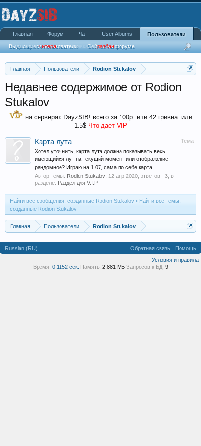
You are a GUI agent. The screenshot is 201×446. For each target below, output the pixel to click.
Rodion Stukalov (86, 176)
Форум (55, 34)
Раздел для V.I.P (78, 183)
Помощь (185, 248)
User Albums (117, 34)
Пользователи (166, 34)
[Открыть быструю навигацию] (190, 68)
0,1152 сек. (65, 267)
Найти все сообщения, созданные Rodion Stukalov (72, 201)
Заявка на (34, 46)
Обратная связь (150, 248)
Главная (23, 34)
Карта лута (53, 142)
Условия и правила (175, 260)
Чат (83, 34)
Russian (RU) (21, 248)
